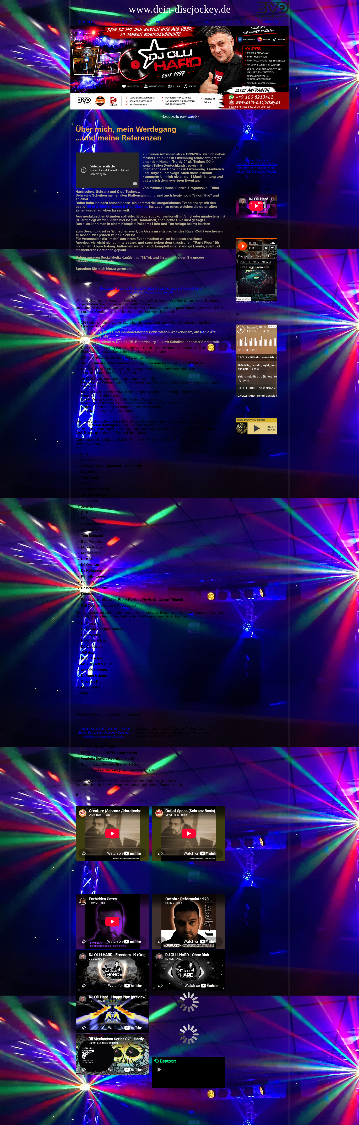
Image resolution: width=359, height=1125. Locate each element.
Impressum (272, 22)
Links (252, 22)
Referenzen (113, 22)
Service (140, 22)
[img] (273, 9)
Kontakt (202, 22)
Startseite (86, 22)
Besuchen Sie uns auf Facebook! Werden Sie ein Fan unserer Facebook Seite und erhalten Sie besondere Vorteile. (150, 290)
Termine (180, 22)
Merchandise (229, 22)
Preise (161, 22)
